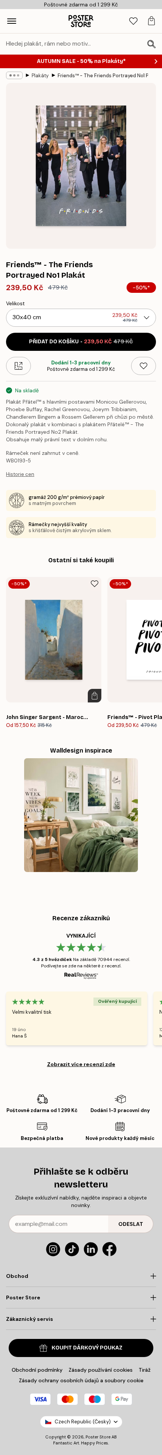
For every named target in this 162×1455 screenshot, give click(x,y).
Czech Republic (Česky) (83, 1421)
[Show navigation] (11, 21)
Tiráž (145, 1369)
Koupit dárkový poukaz (87, 1348)
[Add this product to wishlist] (143, 366)
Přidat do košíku (81, 341)
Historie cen (20, 474)
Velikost (15, 303)
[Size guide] (18, 366)
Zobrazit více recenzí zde (81, 1064)
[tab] (133, 21)
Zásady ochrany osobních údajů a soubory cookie (81, 1380)
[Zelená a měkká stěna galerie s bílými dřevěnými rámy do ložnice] (81, 815)
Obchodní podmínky (37, 1369)
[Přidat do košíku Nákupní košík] (94, 695)
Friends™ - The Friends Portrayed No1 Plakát (103, 75)
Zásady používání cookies (101, 1369)
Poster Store (98, 1437)
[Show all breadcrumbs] (14, 75)
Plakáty (40, 75)
